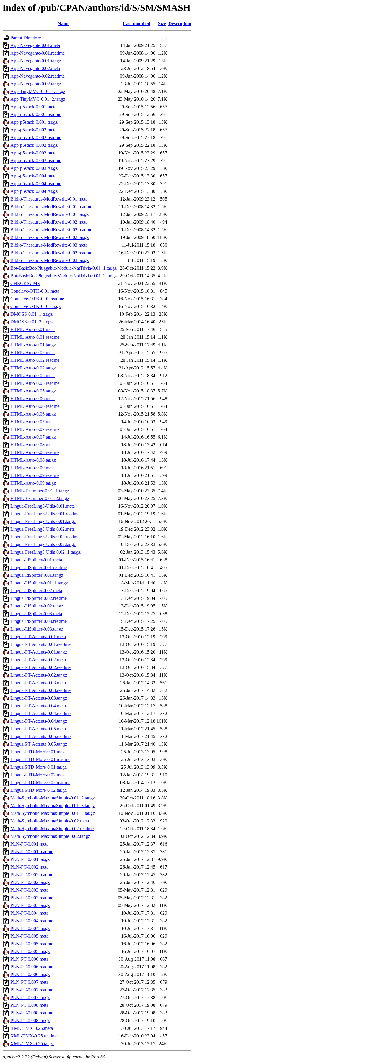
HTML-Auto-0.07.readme (34, 429)
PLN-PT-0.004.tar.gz (30, 928)
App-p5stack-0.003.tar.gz (34, 168)
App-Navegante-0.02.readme (37, 76)
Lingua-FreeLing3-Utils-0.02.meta (42, 529)
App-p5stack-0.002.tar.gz (34, 145)
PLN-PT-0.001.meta (29, 843)
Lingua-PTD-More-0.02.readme (40, 782)
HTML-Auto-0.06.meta (32, 398)
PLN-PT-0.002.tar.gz (30, 882)
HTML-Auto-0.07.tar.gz (33, 436)
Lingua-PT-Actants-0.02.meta (38, 659)
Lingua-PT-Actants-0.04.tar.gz (38, 721)
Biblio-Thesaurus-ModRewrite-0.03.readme (51, 252)
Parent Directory (25, 37)
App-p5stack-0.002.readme (35, 137)
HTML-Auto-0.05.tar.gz (33, 390)
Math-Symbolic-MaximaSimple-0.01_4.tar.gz (52, 813)
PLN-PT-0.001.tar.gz (30, 859)
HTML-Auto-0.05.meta (32, 375)
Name (63, 23)
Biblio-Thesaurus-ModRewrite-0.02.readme (51, 229)
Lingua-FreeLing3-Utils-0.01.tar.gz (43, 521)
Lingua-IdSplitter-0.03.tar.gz (36, 628)
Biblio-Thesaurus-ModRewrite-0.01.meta (48, 198)
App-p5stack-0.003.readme (35, 160)
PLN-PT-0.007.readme (31, 989)
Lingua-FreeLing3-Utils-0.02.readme (44, 536)
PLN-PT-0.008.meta (29, 1005)
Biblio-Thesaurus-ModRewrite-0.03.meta (48, 244)
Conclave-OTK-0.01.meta (34, 291)
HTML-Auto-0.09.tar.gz (33, 483)
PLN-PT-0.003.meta (29, 889)
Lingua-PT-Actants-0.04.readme (40, 713)
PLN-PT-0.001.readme (31, 851)
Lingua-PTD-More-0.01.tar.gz (38, 767)
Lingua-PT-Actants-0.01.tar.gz (38, 651)
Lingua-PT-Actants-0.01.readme (40, 644)
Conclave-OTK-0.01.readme (37, 298)
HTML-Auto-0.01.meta (32, 329)
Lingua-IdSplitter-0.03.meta (36, 613)
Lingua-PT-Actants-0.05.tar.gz (38, 744)
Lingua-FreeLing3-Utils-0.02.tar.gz (43, 544)
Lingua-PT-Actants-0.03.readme (40, 690)
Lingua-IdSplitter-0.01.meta (36, 559)
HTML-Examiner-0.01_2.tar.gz (39, 498)
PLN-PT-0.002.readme (31, 874)
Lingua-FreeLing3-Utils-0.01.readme (44, 513)
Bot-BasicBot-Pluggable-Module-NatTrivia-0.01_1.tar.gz (63, 268)
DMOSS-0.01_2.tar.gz (31, 321)
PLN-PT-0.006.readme (31, 966)
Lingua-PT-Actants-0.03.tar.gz (38, 698)
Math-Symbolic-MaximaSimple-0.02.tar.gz (50, 836)
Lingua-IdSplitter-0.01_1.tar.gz (39, 582)
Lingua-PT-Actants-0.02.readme (40, 667)
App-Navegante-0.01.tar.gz (35, 60)
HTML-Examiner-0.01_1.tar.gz (39, 490)
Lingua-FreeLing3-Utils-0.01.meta (42, 506)
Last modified (136, 23)
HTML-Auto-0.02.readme (34, 360)
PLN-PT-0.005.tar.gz (30, 951)
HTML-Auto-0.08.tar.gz (33, 459)
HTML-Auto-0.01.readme (34, 337)
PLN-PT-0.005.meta (29, 936)
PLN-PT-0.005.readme (31, 943)
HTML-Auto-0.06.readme (34, 406)
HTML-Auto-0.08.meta (32, 444)
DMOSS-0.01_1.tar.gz (31, 314)
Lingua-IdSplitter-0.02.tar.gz (36, 605)
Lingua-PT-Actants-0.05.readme (40, 736)
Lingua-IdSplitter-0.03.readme (38, 621)
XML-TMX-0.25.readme (34, 1035)
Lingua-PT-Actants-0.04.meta (38, 705)
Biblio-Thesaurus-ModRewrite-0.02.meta (48, 221)
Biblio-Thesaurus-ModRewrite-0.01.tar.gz (49, 214)
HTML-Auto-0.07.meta (32, 421)
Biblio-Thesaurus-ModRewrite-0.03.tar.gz (49, 260)
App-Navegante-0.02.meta (35, 68)
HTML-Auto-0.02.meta (32, 352)
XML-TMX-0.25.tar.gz (32, 1043)
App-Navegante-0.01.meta (35, 45)
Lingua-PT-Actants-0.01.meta (38, 636)
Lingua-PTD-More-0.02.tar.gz (38, 790)
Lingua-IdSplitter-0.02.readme (38, 598)
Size (162, 23)
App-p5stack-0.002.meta (33, 129)
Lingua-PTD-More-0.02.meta (38, 774)
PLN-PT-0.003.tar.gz (30, 905)
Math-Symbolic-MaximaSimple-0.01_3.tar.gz (52, 805)
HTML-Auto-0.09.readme (34, 475)
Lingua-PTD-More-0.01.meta (38, 751)
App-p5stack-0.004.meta (33, 175)
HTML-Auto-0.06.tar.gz (33, 413)
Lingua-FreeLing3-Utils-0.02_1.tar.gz (45, 552)
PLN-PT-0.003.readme (31, 897)
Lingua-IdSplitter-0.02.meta (36, 590)
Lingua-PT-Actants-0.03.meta (38, 682)
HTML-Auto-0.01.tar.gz (33, 344)
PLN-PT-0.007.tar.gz (30, 997)
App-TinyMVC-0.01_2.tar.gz (37, 99)
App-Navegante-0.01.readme (37, 53)
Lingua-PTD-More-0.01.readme (40, 759)
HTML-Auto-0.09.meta (32, 467)
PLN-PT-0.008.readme (31, 1012)
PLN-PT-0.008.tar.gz (30, 1020)
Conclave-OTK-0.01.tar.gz (35, 306)
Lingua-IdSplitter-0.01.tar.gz (36, 575)
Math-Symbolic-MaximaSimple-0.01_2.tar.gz (52, 797)
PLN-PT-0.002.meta (29, 866)
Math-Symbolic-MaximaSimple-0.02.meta (49, 820)
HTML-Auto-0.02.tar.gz (33, 367)
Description (179, 23)
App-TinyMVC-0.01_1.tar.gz (37, 91)
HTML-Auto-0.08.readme (34, 452)
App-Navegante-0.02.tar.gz (35, 83)
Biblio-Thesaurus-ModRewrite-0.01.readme (51, 206)
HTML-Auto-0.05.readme (34, 383)
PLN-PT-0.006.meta (29, 959)
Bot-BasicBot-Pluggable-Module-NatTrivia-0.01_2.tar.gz (63, 275)
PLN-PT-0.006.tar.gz (30, 974)
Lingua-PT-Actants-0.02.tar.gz (38, 674)
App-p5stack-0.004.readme (35, 183)
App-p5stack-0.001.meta (33, 106)
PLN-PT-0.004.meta (29, 913)
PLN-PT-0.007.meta (29, 982)
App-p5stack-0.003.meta (33, 152)
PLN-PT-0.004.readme (31, 920)
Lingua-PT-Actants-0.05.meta (38, 728)
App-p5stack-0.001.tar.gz (34, 122)
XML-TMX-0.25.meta (31, 1028)
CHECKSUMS (25, 283)
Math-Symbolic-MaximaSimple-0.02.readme (52, 828)
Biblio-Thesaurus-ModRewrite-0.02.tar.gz (49, 237)
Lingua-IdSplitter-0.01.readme (38, 567)
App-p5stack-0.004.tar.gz (34, 191)
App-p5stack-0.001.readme (35, 114)
